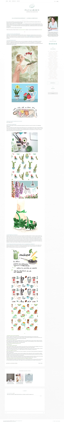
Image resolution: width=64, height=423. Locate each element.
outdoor (51, 70)
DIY (48, 51)
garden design (50, 58)
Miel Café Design (13, 421)
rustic (55, 71)
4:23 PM (13, 393)
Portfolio (41, 29)
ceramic (55, 52)
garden (55, 57)
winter (56, 78)
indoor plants (51, 63)
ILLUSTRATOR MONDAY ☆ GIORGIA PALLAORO (29, 382)
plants (55, 70)
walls (53, 78)
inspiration (55, 63)
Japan (51, 51)
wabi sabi (50, 78)
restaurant (51, 71)
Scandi (54, 51)
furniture (51, 57)
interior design (55, 64)
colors (8, 363)
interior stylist (51, 65)
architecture (51, 52)
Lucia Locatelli (9, 393)
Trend (57, 51)
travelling (51, 76)
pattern (16, 363)
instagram (50, 64)
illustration (12, 363)
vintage (55, 76)
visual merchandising (53, 77)
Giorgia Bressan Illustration (21, 29)
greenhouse (55, 58)
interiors (55, 65)
